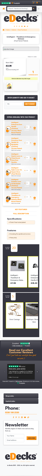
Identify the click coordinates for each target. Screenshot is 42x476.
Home (8, 30)
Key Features (21, 209)
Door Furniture (22, 30)
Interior (14, 30)
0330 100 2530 (12, 412)
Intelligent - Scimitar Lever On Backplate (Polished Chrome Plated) (16, 183)
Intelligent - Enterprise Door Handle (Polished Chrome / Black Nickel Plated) (16, 127)
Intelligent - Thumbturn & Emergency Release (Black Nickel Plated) (16, 197)
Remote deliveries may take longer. (21, 78)
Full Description (21, 214)
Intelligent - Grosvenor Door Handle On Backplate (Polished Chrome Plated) (16, 143)
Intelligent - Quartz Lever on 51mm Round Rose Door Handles (16, 158)
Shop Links (10, 396)
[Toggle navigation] (39, 8)
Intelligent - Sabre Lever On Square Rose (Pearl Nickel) (16, 171)
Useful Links (10, 401)
